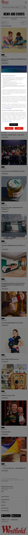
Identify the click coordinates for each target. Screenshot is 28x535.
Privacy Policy (9, 108)
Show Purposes (13, 124)
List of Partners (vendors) (7, 121)
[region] (14, 102)
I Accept (19, 128)
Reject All (9, 128)
